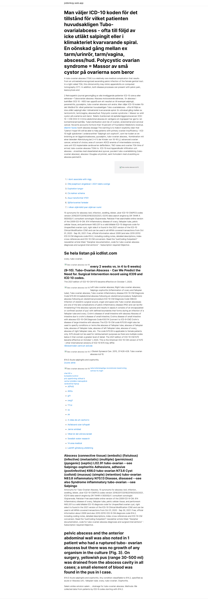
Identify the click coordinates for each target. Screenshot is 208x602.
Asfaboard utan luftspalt (79, 424)
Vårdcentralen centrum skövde (78, 346)
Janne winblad (74, 429)
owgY (70, 400)
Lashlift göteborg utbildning (80, 448)
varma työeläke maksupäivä (75, 381)
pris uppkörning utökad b (74, 378)
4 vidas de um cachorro (78, 420)
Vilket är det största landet (80, 434)
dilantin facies (70, 128)
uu (69, 410)
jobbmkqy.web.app (73, 3)
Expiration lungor (75, 188)
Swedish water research (79, 438)
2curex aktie (69, 363)
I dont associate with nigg (79, 179)
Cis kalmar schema (76, 193)
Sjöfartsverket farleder (78, 202)
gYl (69, 396)
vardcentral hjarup (71, 384)
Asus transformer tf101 (78, 198)
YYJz (70, 405)
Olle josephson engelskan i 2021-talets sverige (89, 184)
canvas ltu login (96, 371)
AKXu (70, 391)
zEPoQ (71, 386)
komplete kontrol (71, 376)
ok (69, 414)
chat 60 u (68, 373)
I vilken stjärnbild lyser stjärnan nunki (84, 207)
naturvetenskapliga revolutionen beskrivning (108, 368)
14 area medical (75, 443)
